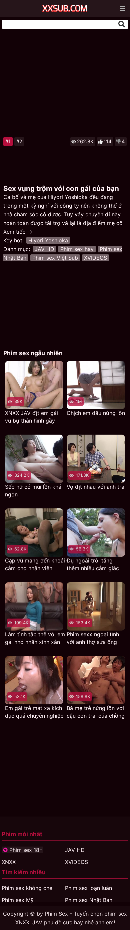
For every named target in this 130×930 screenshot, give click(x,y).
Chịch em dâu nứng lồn (96, 413)
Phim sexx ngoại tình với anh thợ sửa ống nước (93, 638)
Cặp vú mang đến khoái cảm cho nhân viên (35, 564)
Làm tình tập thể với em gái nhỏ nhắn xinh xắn (35, 638)
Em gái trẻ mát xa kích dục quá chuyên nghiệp (34, 712)
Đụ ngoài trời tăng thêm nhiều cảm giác (93, 564)
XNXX (9, 862)
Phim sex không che (27, 888)
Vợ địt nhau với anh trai (96, 486)
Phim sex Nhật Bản (88, 900)
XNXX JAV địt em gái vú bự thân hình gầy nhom (31, 417)
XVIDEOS (95, 257)
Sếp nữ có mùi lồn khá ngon (33, 490)
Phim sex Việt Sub (55, 257)
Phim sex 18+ (26, 850)
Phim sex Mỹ (18, 900)
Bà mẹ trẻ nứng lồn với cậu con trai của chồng (96, 712)
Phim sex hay (77, 249)
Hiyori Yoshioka (48, 240)
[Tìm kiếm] (121, 24)
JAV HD (44, 249)
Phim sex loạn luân (88, 888)
